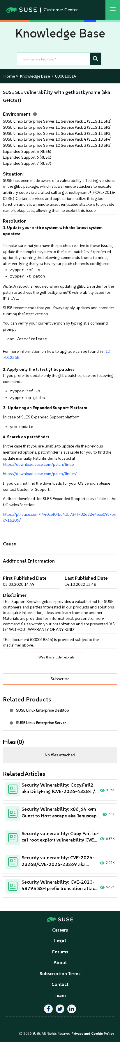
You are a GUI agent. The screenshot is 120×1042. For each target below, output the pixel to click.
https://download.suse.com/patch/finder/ (40, 473)
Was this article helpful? (56, 657)
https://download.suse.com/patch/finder (39, 464)
